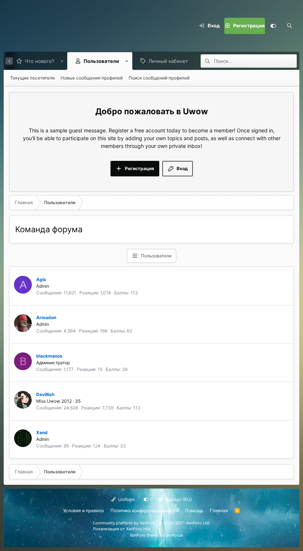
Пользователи (101, 61)
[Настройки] (273, 26)
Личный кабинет (168, 61)
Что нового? (39, 61)
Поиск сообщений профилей (159, 78)
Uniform (126, 499)
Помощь (194, 510)
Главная (219, 510)
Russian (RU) (178, 499)
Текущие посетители (32, 78)
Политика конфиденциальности (144, 510)
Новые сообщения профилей (92, 78)
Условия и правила (83, 510)
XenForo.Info (138, 528)
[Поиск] (289, 26)
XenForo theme (144, 535)
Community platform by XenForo (151, 522)
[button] (62, 61)
